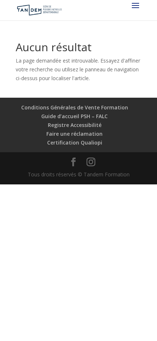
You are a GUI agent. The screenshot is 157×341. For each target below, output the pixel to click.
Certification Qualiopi (74, 142)
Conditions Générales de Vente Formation (74, 107)
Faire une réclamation (74, 133)
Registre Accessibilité (75, 124)
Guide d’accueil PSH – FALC (74, 116)
